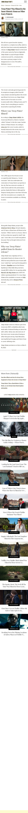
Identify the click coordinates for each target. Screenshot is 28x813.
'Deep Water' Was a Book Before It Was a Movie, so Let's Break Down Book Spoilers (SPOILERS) (12, 386)
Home (2, 5)
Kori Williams (10, 17)
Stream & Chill (14, 5)
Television (7, 5)
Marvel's (3, 272)
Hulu (20, 5)
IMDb (15, 117)
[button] (26, 2)
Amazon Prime (18, 280)
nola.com (4, 127)
